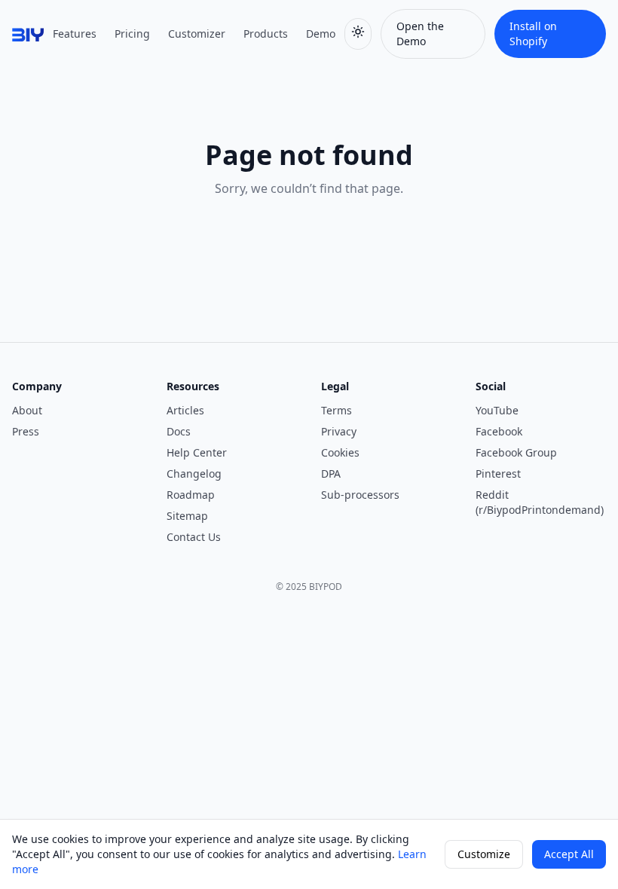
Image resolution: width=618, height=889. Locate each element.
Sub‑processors (360, 494)
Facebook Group (516, 452)
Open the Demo (420, 33)
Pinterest (498, 473)
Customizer (196, 33)
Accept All (569, 854)
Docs (179, 431)
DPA (331, 473)
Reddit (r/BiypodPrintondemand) (540, 502)
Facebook (499, 431)
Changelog (194, 473)
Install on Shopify (533, 33)
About (27, 410)
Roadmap (191, 494)
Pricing (132, 33)
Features (74, 33)
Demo (320, 33)
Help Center (197, 452)
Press (25, 431)
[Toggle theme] (358, 34)
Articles (185, 410)
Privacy (338, 431)
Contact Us (194, 537)
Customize (483, 854)
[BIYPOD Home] (28, 34)
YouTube (497, 410)
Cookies (340, 452)
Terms (336, 410)
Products (265, 33)
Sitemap (187, 516)
